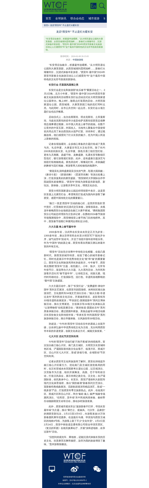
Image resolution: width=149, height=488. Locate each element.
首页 (48, 18)
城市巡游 (93, 18)
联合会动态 (77, 18)
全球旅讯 (60, 18)
